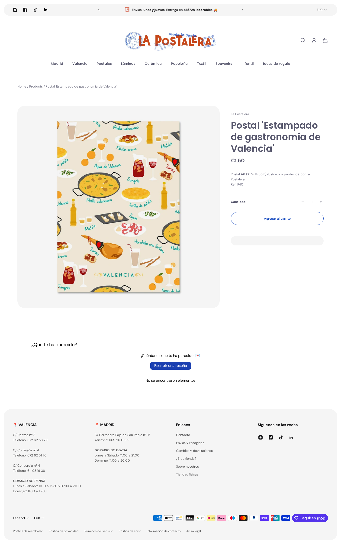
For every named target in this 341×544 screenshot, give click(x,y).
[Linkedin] (46, 10)
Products (36, 86)
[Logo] (170, 40)
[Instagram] (15, 10)
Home (22, 86)
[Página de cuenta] (314, 40)
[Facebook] (25, 10)
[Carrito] (325, 40)
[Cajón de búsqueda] (303, 40)
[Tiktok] (35, 10)
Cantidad (238, 202)
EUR (319, 10)
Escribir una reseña (170, 365)
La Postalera (240, 114)
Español (19, 518)
